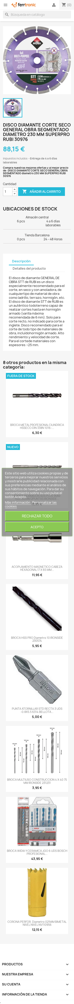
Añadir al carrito (41, 191)
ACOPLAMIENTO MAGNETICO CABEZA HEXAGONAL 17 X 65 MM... (37, 568)
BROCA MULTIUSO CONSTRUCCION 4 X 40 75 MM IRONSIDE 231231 (37, 781)
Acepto (37, 527)
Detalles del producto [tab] (29, 268)
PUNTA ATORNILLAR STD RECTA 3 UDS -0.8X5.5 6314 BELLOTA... (37, 710)
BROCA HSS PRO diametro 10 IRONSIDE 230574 (37, 639)
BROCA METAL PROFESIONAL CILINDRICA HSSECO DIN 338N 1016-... (37, 426)
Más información (18, 502)
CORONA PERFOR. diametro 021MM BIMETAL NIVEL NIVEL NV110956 (37, 923)
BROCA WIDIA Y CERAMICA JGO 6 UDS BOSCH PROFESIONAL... (37, 852)
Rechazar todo (37, 516)
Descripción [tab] (21, 261)
